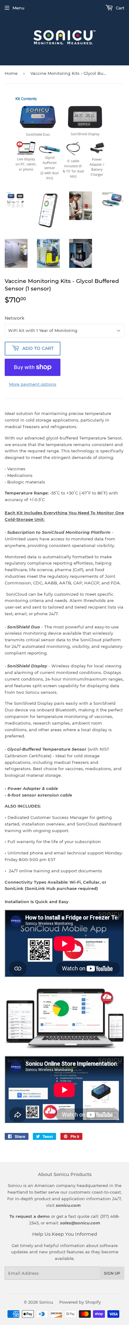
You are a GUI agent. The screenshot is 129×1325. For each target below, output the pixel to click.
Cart (119, 7)
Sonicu (46, 1302)
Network (14, 318)
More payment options (32, 384)
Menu (18, 7)
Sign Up (112, 1273)
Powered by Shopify (80, 1302)
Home (11, 73)
